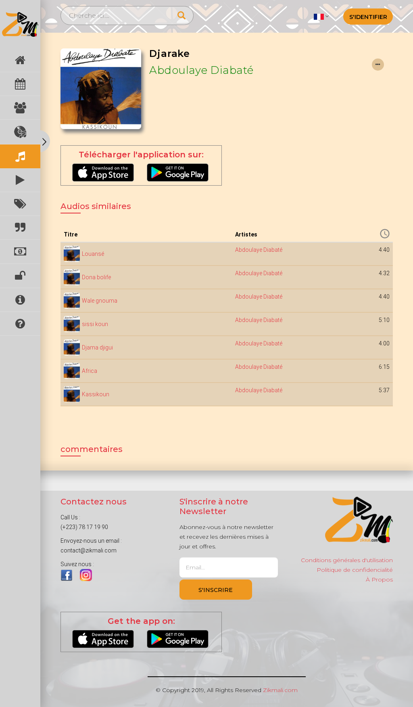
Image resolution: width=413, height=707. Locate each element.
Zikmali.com (280, 690)
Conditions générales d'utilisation (347, 560)
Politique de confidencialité (355, 569)
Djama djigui (97, 347)
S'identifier (368, 17)
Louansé (93, 254)
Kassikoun (95, 394)
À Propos (379, 579)
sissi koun (95, 324)
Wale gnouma (99, 300)
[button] (321, 16)
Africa (89, 371)
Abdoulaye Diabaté (201, 70)
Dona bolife (96, 277)
